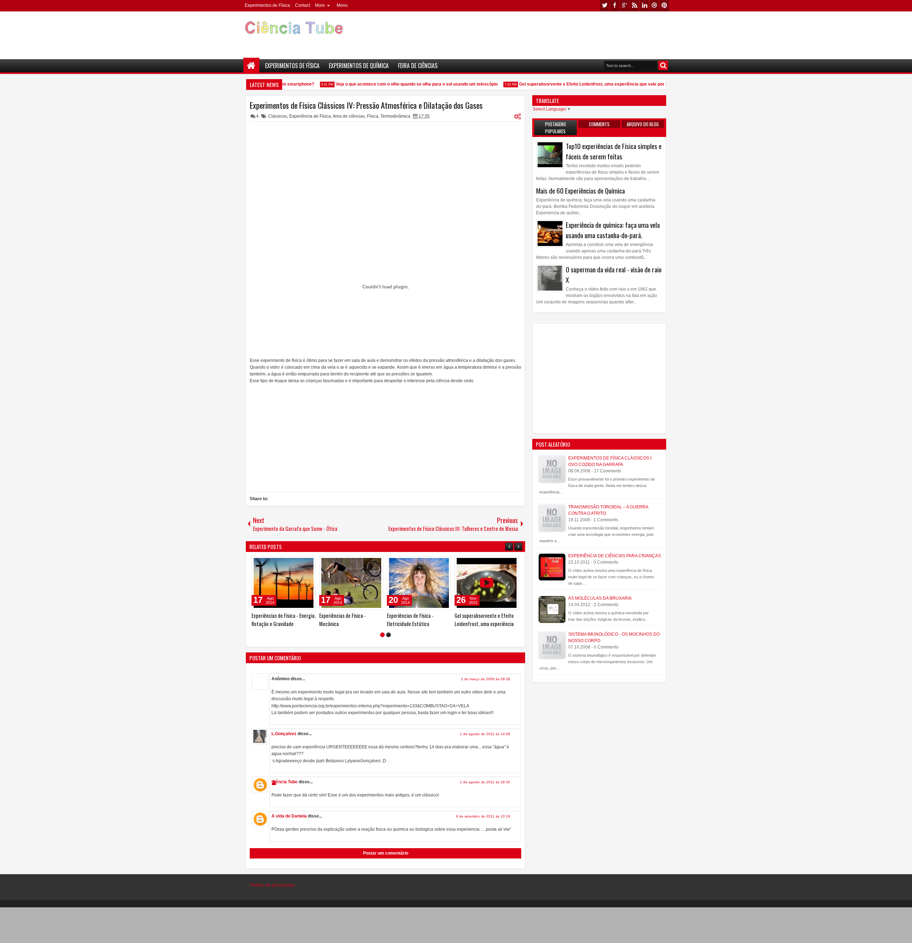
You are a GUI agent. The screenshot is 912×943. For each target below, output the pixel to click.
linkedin (644, 5)
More (320, 5)
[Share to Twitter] (300, 563)
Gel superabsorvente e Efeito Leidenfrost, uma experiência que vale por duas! (590, 84)
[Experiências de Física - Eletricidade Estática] (419, 583)
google (624, 5)
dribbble (654, 5)
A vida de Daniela (289, 816)
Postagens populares (555, 128)
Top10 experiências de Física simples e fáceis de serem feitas (614, 151)
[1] (382, 634)
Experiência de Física (310, 116)
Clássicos (277, 116)
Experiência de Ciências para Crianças (614, 555)
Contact (302, 5)
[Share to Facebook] (292, 563)
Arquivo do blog (643, 124)
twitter (604, 5)
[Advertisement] (540, 32)
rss (634, 5)
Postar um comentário (385, 853)
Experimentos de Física (267, 5)
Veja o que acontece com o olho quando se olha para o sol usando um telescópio (409, 84)
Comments (599, 124)
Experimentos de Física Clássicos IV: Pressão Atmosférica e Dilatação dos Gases (366, 105)
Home (251, 66)
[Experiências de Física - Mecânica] (351, 583)
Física (372, 116)
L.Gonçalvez (283, 733)
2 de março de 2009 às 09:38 (485, 679)
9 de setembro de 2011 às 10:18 (483, 816)
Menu (342, 5)
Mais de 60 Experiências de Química (580, 190)
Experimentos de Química (359, 65)
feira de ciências (349, 116)
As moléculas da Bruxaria (600, 598)
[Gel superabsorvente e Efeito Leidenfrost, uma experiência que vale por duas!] (487, 583)
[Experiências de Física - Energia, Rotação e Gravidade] (284, 583)
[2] (388, 634)
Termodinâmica (395, 116)
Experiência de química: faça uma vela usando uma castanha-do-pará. (613, 230)
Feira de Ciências (417, 65)
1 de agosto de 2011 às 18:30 (485, 782)
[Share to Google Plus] (307, 563)
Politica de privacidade (272, 885)
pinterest (664, 5)
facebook (614, 5)
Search (663, 65)
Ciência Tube (284, 781)
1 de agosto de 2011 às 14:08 (485, 734)
